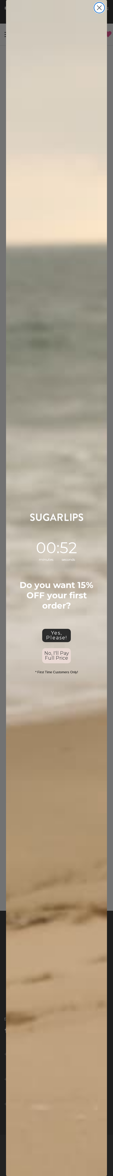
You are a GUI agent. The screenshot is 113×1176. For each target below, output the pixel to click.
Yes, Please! (56, 635)
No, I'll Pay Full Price (56, 655)
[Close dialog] (99, 7)
